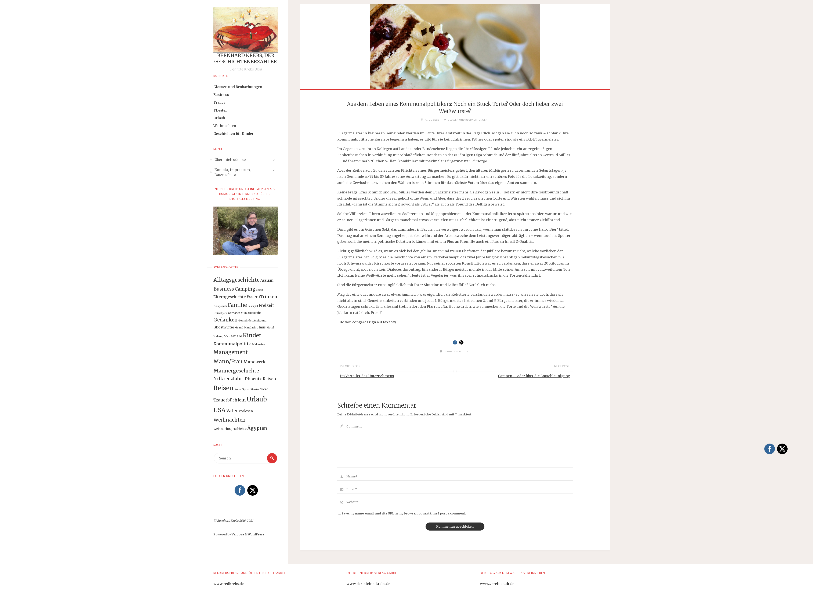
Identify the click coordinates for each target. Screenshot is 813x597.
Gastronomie (251, 313)
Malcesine (258, 344)
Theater (220, 110)
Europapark (220, 306)
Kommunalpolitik (232, 343)
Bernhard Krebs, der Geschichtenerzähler (245, 58)
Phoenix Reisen (260, 378)
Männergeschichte (236, 371)
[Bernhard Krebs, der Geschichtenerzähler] (245, 29)
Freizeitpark (220, 313)
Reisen (223, 388)
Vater (232, 411)
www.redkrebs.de (228, 584)
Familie (237, 305)
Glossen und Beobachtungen (237, 87)
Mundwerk (254, 362)
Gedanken (225, 320)
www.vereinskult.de (497, 584)
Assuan (267, 280)
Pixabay (389, 322)
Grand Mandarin (245, 327)
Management (230, 352)
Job (225, 336)
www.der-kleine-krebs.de (368, 584)
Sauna (237, 389)
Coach (259, 289)
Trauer (219, 102)
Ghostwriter (223, 327)
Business (221, 94)
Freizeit (266, 305)
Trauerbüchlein (229, 400)
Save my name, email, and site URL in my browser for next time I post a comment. (404, 513)
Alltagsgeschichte (236, 280)
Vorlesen (246, 411)
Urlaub (219, 118)
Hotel (270, 327)
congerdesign (364, 322)
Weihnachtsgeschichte (229, 429)
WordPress (256, 534)
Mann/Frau (228, 361)
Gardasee (234, 312)
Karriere (235, 336)
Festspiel (253, 306)
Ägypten (257, 428)
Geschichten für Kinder (233, 133)
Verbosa (237, 534)
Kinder (252, 335)
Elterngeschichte (229, 297)
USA (219, 410)
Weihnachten (224, 126)
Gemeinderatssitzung (252, 320)
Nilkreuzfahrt (228, 379)
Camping (245, 289)
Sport (246, 389)
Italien (217, 336)
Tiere (264, 389)
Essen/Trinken (262, 296)
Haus (261, 327)
